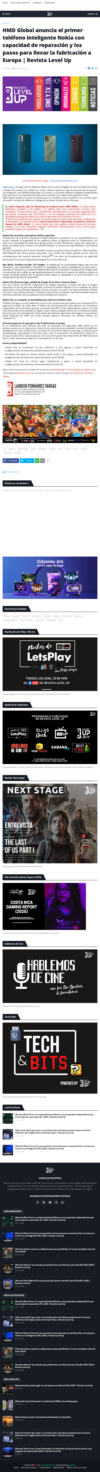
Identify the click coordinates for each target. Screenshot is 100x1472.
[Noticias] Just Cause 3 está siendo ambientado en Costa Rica (43, 1417)
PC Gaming (67, 616)
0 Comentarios (21, 68)
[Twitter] (92, 68)
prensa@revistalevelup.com (64, 180)
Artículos (16, 616)
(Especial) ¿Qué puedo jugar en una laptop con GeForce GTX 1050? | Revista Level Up (53, 1385)
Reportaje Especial (10, 620)
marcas (52, 449)
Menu (8, 14)
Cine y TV (25, 616)
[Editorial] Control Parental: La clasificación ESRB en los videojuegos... (46, 1401)
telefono (18, 453)
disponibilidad (23, 449)
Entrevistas (36, 616)
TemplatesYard (47, 1465)
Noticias (56, 616)
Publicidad (50, 2)
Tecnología (40, 620)
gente (33, 449)
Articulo (12, 449)
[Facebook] (89, 68)
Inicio (5, 2)
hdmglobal (42, 449)
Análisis (7, 616)
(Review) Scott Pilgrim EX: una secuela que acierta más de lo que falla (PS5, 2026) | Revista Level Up (52, 1282)
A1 (10, 23)
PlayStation (78, 616)
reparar (84, 449)
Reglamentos (58, 1467)
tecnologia (7, 453)
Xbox (61, 620)
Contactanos (45, 1467)
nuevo (68, 449)
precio (75, 449)
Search (91, 14)
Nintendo (47, 616)
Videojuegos (51, 620)
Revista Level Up (26, 620)
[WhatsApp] (37, 460)
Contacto (37, 2)
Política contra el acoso (76, 1467)
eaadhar (72, 1465)
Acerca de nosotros (20, 2)
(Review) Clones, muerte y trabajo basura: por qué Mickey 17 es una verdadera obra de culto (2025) (55, 1250)
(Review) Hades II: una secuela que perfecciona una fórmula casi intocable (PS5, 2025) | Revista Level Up (55, 1266)
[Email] (96, 68)
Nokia (60, 449)
